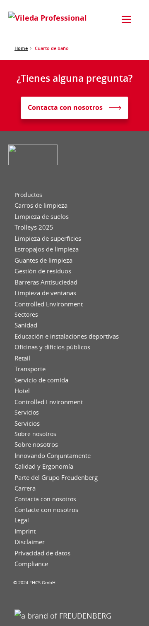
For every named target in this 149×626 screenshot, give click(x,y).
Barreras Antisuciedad (45, 282)
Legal (21, 520)
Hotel (22, 391)
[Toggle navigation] (126, 19)
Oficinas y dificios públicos (52, 347)
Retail (22, 358)
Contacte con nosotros (46, 510)
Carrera (25, 488)
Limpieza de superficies (47, 238)
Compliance (31, 564)
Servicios (26, 412)
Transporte (30, 369)
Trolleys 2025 (33, 227)
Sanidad (25, 325)
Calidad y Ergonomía (43, 466)
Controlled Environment (48, 304)
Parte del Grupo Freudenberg (56, 477)
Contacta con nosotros (45, 499)
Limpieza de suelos (41, 217)
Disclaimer (29, 542)
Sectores (26, 314)
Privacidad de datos (42, 553)
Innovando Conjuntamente (52, 456)
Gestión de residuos (42, 271)
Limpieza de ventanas (45, 293)
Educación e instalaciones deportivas (66, 336)
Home (21, 48)
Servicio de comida (41, 380)
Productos (28, 195)
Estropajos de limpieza (46, 249)
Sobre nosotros (35, 434)
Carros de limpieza (40, 205)
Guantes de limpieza (43, 260)
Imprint (25, 531)
